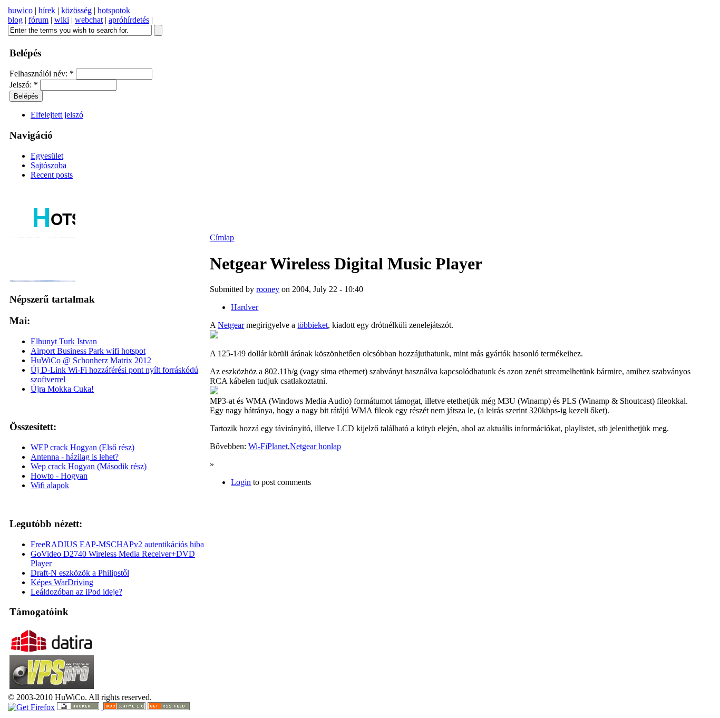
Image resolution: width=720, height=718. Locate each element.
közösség (76, 10)
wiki (61, 19)
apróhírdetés (129, 19)
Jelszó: (23, 84)
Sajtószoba (48, 165)
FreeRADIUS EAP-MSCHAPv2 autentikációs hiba (117, 544)
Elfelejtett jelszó (57, 114)
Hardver (244, 307)
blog (15, 19)
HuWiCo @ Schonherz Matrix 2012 (91, 360)
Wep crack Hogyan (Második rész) (89, 466)
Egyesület (47, 155)
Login (241, 482)
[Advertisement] (516, 422)
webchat (89, 19)
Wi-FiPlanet (268, 446)
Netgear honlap (315, 446)
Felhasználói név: (41, 73)
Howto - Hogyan (59, 475)
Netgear (231, 325)
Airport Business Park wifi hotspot (88, 350)
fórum (38, 19)
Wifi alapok (50, 485)
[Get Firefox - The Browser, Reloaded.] (31, 707)
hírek (46, 10)
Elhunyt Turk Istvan (64, 341)
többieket (312, 325)
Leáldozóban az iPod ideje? (76, 591)
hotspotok (114, 10)
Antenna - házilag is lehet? (75, 456)
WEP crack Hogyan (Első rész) (82, 447)
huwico (20, 10)
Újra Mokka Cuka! (62, 388)
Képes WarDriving (62, 582)
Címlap (222, 237)
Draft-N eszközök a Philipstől (80, 572)
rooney (267, 289)
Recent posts (52, 174)
